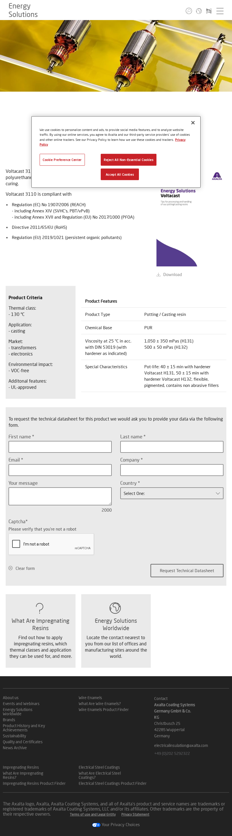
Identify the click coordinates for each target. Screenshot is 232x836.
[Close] (193, 123)
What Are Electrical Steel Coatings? (100, 775)
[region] (116, 152)
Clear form (25, 568)
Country (129, 483)
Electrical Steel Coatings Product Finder (113, 783)
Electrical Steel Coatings (99, 767)
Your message (23, 483)
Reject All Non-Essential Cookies (128, 159)
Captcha (16, 521)
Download (172, 274)
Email (14, 460)
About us (11, 697)
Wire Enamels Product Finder (104, 709)
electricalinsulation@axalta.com (181, 745)
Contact (160, 698)
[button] (189, 11)
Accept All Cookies (120, 174)
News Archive (15, 747)
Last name (131, 436)
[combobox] (172, 493)
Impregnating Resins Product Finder (34, 783)
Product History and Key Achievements (24, 727)
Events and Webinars (21, 703)
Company (130, 460)
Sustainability (14, 736)
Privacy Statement (135, 814)
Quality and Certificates (23, 742)
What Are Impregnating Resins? (23, 775)
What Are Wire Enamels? (100, 703)
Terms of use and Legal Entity (93, 814)
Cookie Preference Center (62, 159)
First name (20, 436)
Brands (9, 720)
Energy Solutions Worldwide (18, 711)
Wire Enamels (90, 697)
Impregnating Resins (21, 767)
